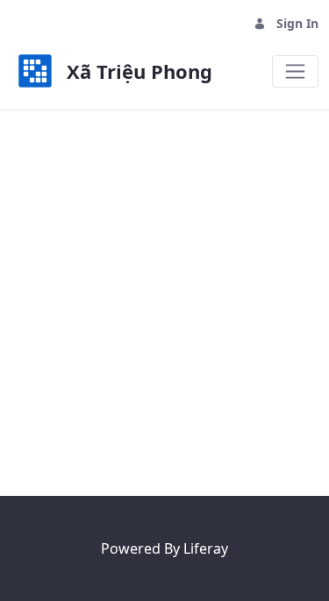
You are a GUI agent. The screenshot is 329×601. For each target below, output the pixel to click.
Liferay (205, 548)
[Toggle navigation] (295, 71)
